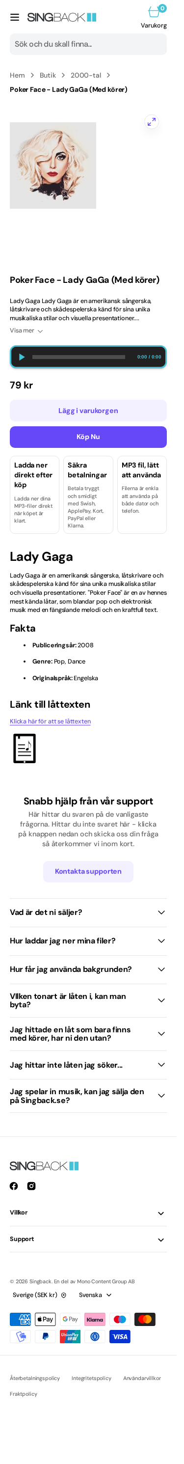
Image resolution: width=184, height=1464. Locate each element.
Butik (48, 75)
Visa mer (22, 330)
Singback (40, 1281)
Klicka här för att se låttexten (50, 721)
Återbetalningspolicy (35, 1378)
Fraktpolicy (23, 1393)
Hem (17, 75)
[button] (15, 17)
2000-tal (86, 75)
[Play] (21, 357)
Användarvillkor (142, 1378)
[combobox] (88, 44)
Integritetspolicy (91, 1378)
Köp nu (88, 436)
